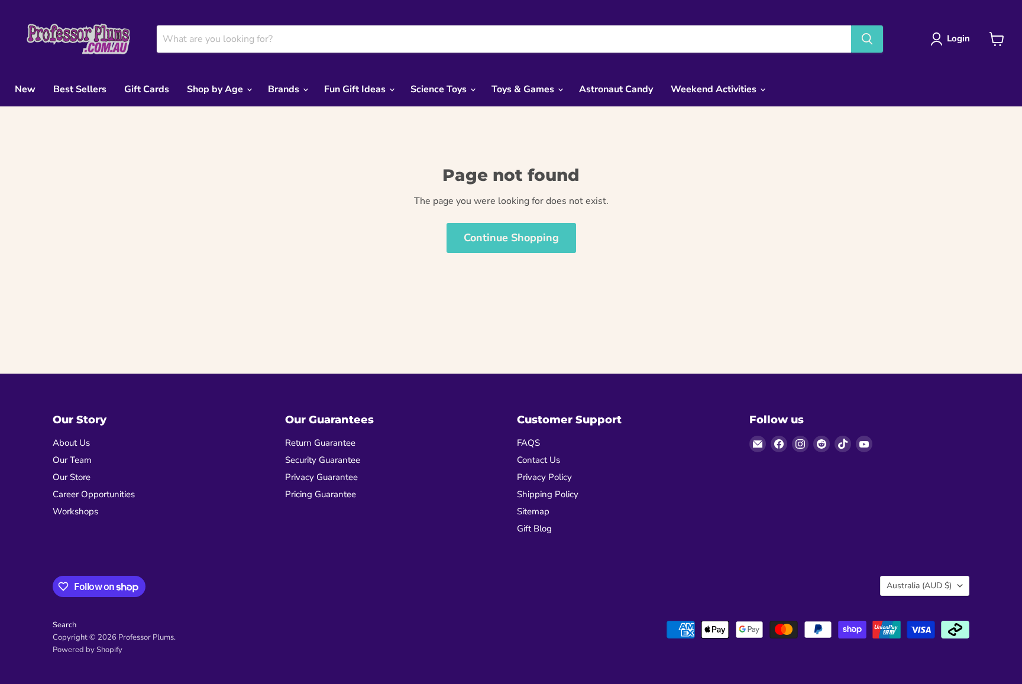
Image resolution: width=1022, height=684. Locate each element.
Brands (285, 89)
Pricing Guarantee (320, 494)
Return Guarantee (320, 443)
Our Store (71, 477)
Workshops (75, 511)
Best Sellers (79, 89)
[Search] (867, 39)
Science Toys (439, 89)
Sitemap (533, 511)
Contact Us (538, 460)
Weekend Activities (715, 89)
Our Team (72, 460)
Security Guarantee (322, 460)
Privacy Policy (544, 477)
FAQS (528, 443)
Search (64, 625)
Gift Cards (146, 89)
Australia (919, 585)
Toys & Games (524, 89)
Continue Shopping (511, 238)
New (25, 89)
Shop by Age (216, 89)
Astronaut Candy (616, 89)
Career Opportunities (94, 494)
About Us (71, 443)
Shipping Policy (547, 494)
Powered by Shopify (87, 649)
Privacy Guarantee (321, 477)
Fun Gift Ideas (356, 89)
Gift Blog (534, 528)
